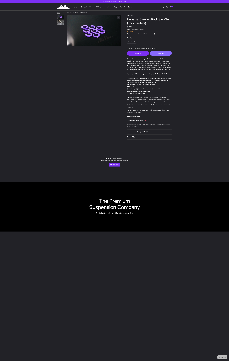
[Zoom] (118, 17)
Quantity (129, 38)
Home (58, 12)
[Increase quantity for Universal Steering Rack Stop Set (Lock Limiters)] (134, 41)
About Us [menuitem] (122, 7)
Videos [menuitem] (98, 7)
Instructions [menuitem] (107, 7)
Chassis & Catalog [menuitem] (86, 7)
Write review (114, 164)
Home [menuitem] (75, 7)
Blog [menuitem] (115, 7)
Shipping (129, 29)
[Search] (163, 7)
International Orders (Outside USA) (138, 132)
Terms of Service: (132, 137)
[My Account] (167, 7)
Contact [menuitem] (130, 7)
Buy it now (161, 53)
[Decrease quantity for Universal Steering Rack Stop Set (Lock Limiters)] (128, 41)
